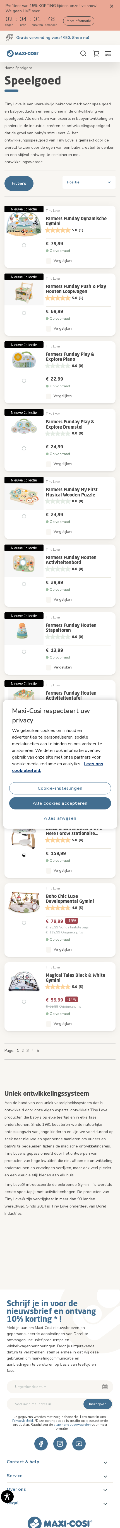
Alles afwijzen (60, 818)
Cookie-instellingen (60, 788)
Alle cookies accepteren (60, 803)
